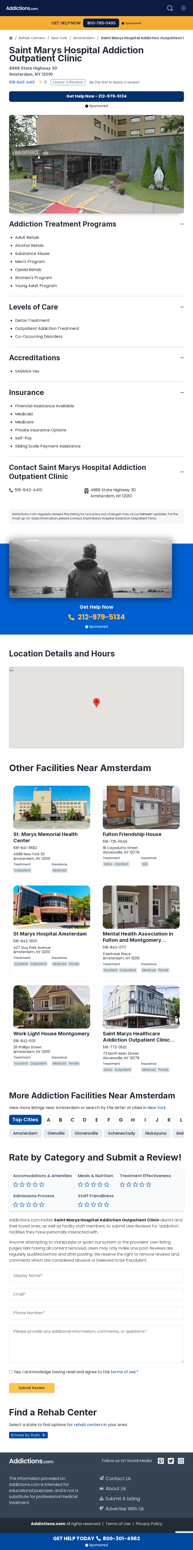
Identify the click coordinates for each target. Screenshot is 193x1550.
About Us (116, 1489)
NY (38, 74)
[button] (96, 703)
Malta (182, 1133)
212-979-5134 (100, 617)
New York (59, 37)
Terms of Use (118, 1524)
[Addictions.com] (11, 37)
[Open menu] (183, 8)
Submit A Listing (123, 1499)
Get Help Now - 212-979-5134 (96, 96)
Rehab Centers (32, 37)
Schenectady (121, 1133)
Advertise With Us (125, 1509)
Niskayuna (155, 1133)
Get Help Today (96, 1538)
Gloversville (86, 1133)
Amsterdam (83, 37)
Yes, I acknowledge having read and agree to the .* (75, 1372)
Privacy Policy (149, 1524)
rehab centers (88, 1425)
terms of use (123, 1372)
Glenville (56, 1133)
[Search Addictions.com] (170, 8)
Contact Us (118, 1479)
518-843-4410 (22, 82)
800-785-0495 (101, 23)
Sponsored (133, 23)
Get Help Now (66, 23)
